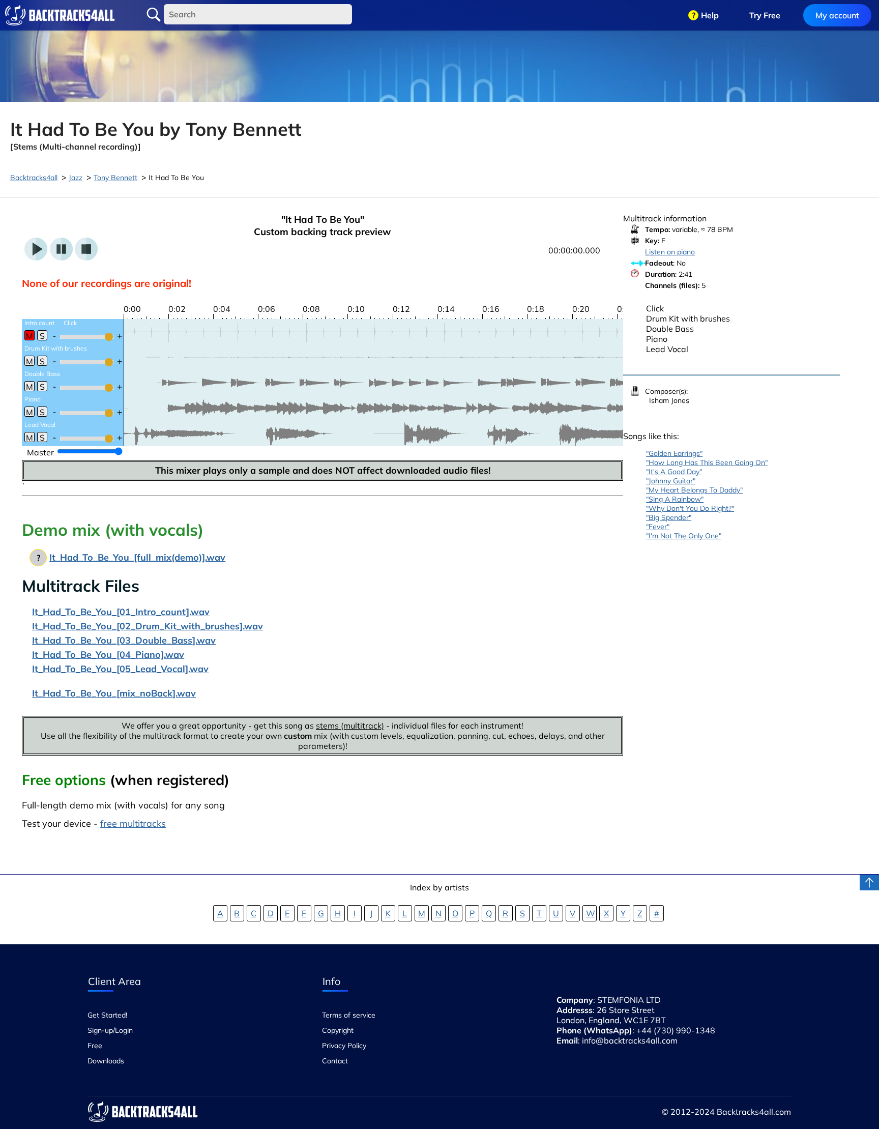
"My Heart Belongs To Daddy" (694, 490)
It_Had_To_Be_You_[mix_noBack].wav (114, 693)
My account (837, 15)
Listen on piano (670, 251)
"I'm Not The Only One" (683, 535)
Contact (335, 1060)
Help (710, 15)
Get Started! (107, 1015)
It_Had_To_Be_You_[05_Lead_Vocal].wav (120, 669)
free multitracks (133, 823)
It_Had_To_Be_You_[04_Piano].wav (108, 654)
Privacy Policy (344, 1045)
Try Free (764, 15)
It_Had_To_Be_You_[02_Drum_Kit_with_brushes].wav (147, 626)
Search (153, 15)
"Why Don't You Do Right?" (690, 508)
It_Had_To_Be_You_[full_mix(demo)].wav (137, 557)
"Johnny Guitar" (670, 480)
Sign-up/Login (110, 1030)
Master (40, 452)
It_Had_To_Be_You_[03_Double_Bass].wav (124, 640)
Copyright (338, 1030)
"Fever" (657, 526)
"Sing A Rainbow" (675, 499)
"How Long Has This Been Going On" (707, 462)
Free (94, 1045)
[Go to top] (869, 882)
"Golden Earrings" (674, 453)
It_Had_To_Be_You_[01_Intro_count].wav (121, 612)
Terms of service (348, 1015)
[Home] (60, 15)
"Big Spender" (668, 517)
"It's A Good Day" (674, 471)
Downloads (105, 1060)
